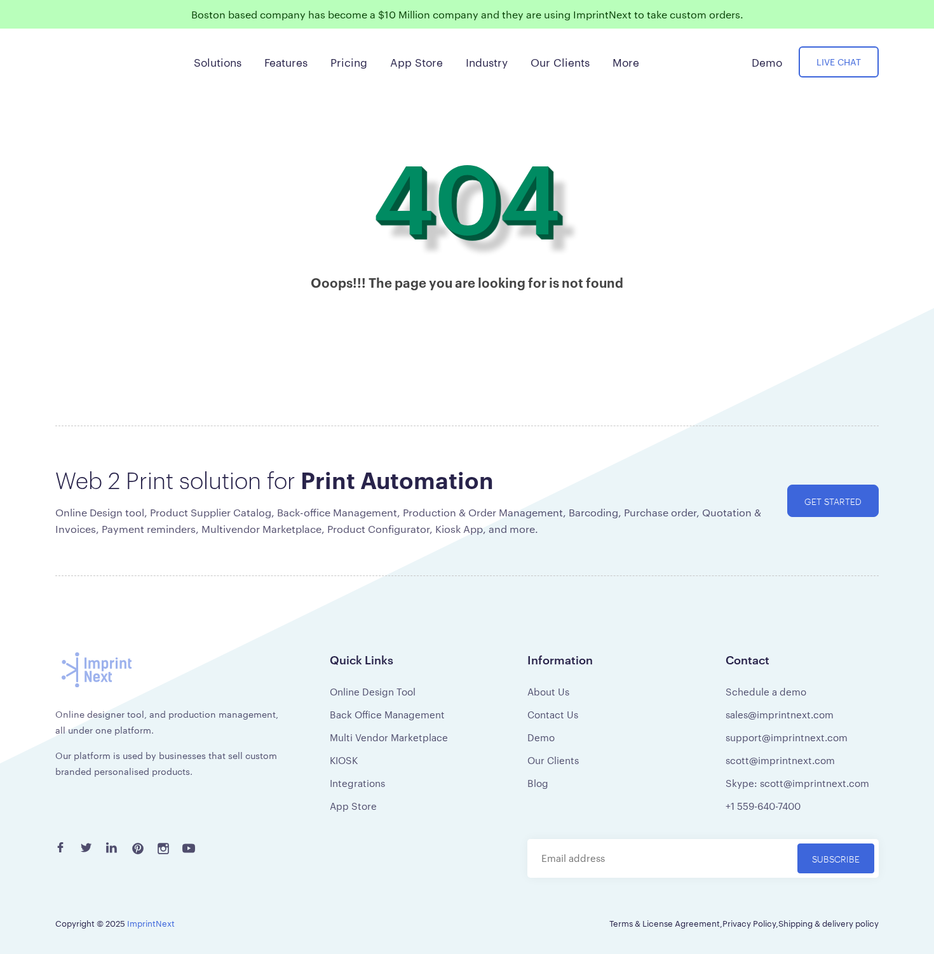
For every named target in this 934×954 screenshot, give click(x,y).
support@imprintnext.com (787, 737)
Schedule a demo (766, 691)
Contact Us (552, 714)
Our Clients (553, 760)
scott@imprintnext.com (780, 760)
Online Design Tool (373, 691)
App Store (353, 805)
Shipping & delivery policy (828, 923)
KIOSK (344, 760)
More (626, 61)
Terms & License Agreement (664, 923)
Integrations (357, 782)
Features (286, 61)
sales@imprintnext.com (780, 714)
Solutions (217, 61)
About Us (548, 691)
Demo (541, 737)
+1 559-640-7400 (763, 805)
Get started (833, 501)
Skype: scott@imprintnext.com (797, 782)
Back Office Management (387, 714)
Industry (487, 61)
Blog (537, 782)
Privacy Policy (749, 923)
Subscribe (836, 858)
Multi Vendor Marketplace (389, 737)
